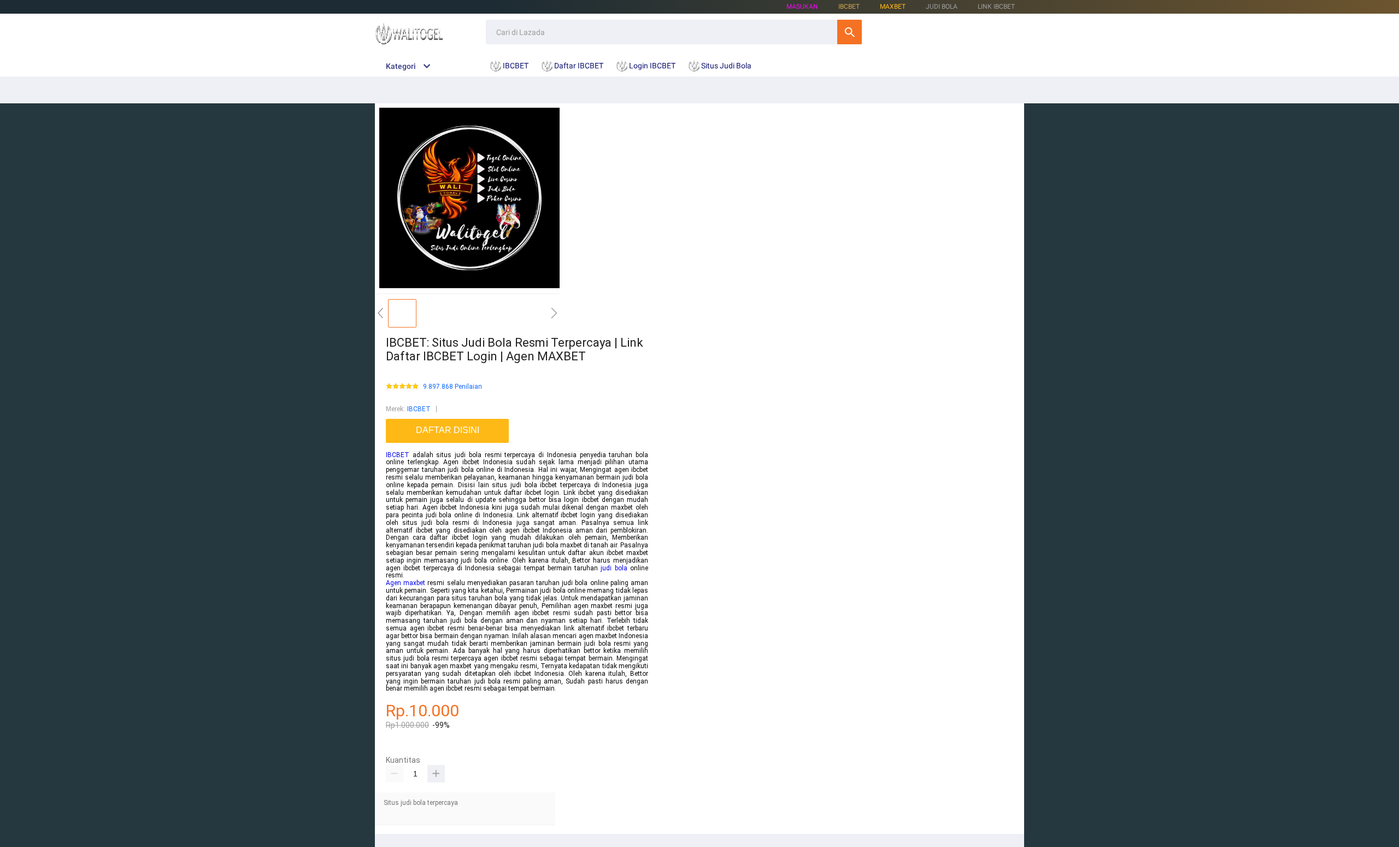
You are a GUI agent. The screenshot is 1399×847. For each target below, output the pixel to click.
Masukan (802, 6)
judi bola (614, 568)
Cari (849, 32)
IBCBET (419, 409)
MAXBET (893, 6)
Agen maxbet (405, 583)
